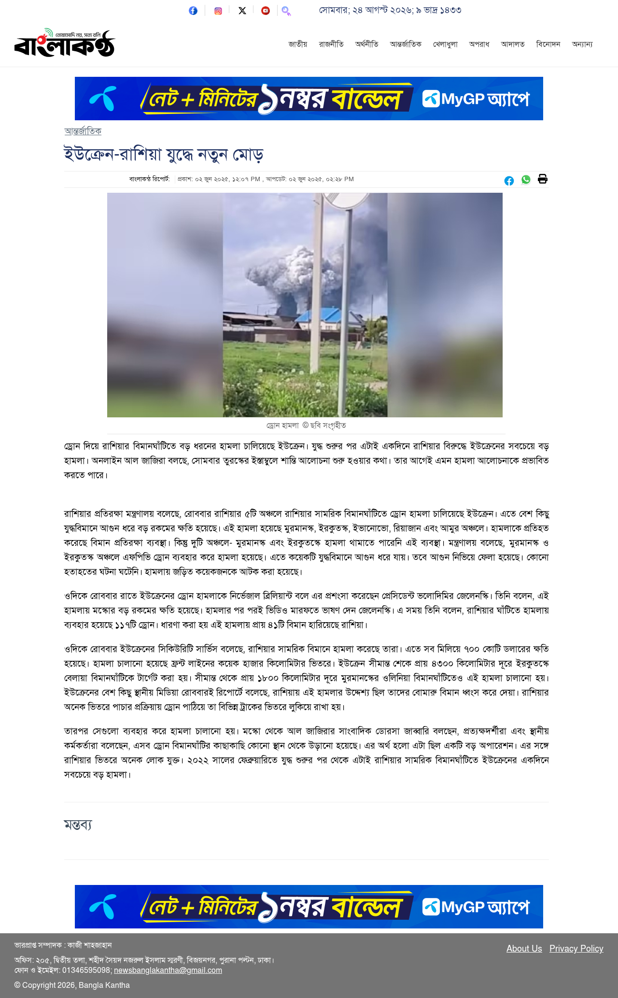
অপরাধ (479, 44)
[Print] (543, 179)
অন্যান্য (582, 44)
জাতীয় (298, 44)
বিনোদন (548, 44)
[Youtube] (265, 9)
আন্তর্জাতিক (405, 44)
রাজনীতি (331, 44)
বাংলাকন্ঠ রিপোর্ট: (149, 179)
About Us (524, 948)
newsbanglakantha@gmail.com (168, 970)
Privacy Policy (576, 948)
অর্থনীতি (367, 44)
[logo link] (65, 44)
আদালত (513, 44)
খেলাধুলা (445, 44)
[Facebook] (193, 9)
